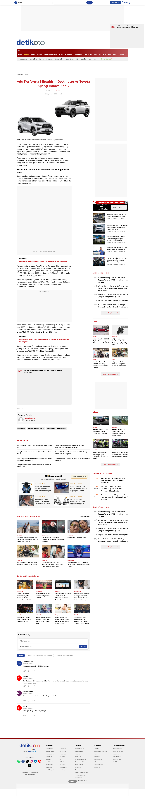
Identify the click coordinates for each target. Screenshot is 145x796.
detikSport (49, 762)
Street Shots (69, 59)
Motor (39, 54)
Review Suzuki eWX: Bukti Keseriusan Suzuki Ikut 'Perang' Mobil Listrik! (116, 238)
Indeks (122, 54)
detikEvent (78, 756)
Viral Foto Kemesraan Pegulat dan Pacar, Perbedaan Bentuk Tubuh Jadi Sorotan (27, 539)
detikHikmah (63, 767)
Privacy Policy (98, 764)
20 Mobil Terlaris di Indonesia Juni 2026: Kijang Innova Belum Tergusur (71, 453)
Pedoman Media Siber (101, 751)
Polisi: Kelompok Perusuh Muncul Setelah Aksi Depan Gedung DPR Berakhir (81, 620)
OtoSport (68, 54)
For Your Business (80, 775)
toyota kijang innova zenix (56, 428)
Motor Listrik (92, 59)
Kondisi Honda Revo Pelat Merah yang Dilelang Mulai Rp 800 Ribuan (100, 364)
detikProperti (50, 770)
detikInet (49, 756)
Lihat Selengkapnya (109, 313)
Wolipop (62, 756)
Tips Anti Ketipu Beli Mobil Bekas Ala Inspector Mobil (116, 215)
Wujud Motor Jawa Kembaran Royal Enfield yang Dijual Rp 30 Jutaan (119, 342)
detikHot (48, 759)
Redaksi (96, 748)
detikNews (49, 748)
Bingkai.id (78, 767)
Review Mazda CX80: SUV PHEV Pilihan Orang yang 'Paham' (100, 431)
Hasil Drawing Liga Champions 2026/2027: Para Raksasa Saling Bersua (78, 564)
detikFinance (50, 754)
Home (20, 54)
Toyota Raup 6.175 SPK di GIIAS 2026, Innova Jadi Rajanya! (72, 459)
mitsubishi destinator (36, 428)
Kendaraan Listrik (50, 54)
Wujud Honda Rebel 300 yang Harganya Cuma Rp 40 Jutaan (27, 563)
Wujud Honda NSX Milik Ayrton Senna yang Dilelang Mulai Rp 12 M (113, 295)
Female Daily (117, 759)
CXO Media (116, 762)
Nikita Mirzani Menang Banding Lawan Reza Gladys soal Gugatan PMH (43, 620)
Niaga (61, 54)
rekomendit (78, 777)
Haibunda (116, 754)
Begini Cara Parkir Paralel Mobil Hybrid (113, 300)
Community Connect (81, 780)
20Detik (62, 762)
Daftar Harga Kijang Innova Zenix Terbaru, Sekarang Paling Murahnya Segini (69, 446)
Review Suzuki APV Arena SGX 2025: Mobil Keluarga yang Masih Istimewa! (117, 227)
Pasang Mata (79, 751)
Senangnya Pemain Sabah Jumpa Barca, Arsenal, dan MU (24, 619)
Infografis (58, 59)
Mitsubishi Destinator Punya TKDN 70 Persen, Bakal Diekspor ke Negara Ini (44, 341)
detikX (61, 759)
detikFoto (62, 764)
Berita (26, 54)
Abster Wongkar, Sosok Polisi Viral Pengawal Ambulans (117, 248)
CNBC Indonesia (118, 751)
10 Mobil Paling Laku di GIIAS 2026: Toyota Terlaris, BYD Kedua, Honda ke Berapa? (113, 280)
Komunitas (33, 59)
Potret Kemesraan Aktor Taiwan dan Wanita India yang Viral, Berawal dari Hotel (52, 564)
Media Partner (98, 759)
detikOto (20, 75)
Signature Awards (80, 759)
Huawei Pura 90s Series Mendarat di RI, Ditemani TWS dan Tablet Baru (63, 597)
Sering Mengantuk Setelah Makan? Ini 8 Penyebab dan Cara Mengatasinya (62, 620)
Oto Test (97, 54)
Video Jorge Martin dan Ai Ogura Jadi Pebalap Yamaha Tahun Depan (120, 454)
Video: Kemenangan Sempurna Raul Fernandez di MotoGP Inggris (100, 455)
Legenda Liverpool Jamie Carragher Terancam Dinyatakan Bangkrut (53, 539)
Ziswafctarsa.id (79, 770)
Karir (95, 754)
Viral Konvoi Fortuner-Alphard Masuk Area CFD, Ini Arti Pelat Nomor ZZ (113, 480)
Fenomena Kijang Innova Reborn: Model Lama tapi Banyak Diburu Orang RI (34, 459)
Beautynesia (117, 756)
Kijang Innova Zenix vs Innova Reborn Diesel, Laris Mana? (34, 453)
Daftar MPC (115, 3)
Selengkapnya (84, 516)
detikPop (62, 770)
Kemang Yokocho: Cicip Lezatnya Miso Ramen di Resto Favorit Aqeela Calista (24, 597)
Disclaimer (97, 767)
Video (115, 54)
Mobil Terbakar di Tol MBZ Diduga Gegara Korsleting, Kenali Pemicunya (113, 306)
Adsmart (77, 754)
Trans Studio (79, 764)
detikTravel (63, 748)
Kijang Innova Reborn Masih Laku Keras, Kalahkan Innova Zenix (34, 465)
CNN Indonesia (117, 748)
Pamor (41, 59)
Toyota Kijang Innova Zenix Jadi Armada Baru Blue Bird (34, 446)
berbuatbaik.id (79, 748)
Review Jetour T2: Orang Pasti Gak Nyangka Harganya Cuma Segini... (118, 432)
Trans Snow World (80, 762)
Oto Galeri (107, 54)
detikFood (63, 751)
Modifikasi (78, 54)
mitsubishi (21, 428)
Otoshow (49, 59)
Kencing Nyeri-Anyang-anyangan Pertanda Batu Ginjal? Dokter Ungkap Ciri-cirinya (82, 597)
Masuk (126, 3)
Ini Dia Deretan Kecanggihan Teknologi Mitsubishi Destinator (127, 26)
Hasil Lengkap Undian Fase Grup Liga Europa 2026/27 (43, 596)
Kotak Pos (97, 756)
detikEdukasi (50, 751)
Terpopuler (22, 59)
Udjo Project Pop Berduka (77, 537)
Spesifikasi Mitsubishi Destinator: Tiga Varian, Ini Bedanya (43, 262)
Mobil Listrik (81, 59)
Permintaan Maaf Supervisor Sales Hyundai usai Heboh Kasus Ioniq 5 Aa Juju (114, 497)
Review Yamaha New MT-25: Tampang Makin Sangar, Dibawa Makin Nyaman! (117, 260)
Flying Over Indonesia (81, 772)
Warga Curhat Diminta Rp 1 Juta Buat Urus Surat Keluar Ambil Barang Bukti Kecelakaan (113, 288)
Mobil (33, 54)
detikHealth (63, 754)
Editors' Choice (105, 59)
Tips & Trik (88, 54)
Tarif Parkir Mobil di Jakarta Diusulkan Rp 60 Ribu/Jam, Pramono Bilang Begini (111, 489)
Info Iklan (96, 762)
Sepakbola (49, 764)
